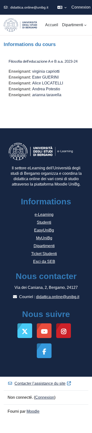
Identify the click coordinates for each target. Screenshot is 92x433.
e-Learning (44, 214)
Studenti (44, 222)
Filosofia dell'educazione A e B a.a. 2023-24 (43, 61)
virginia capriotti (46, 71)
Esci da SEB (44, 261)
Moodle (32, 411)
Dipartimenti (44, 246)
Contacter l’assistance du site (40, 383)
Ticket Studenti (44, 254)
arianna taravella (46, 95)
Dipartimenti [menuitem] (72, 25)
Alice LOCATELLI (47, 83)
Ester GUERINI (45, 77)
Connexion (81, 7)
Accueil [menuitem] (51, 25)
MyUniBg (44, 238)
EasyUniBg (44, 230)
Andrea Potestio (46, 89)
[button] (61, 7)
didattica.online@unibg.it (29, 7)
